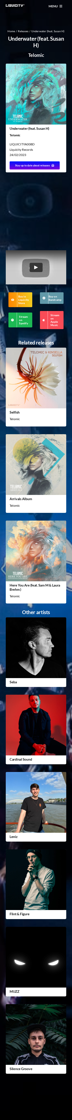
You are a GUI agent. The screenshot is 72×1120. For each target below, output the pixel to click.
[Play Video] (36, 267)
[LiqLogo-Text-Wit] (15, 6)
